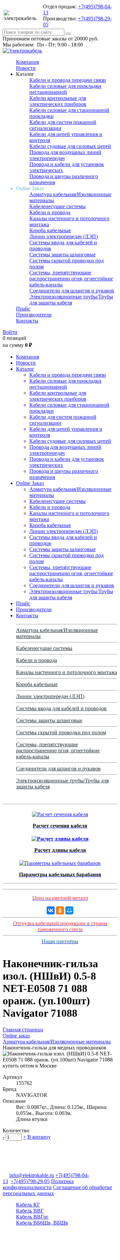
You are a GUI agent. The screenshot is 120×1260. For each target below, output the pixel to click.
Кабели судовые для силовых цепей (70, 146)
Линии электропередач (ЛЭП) (63, 236)
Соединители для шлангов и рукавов (71, 290)
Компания (27, 62)
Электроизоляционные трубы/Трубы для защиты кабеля (71, 299)
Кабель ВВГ (30, 1211)
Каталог (25, 369)
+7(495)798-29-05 (30, 1181)
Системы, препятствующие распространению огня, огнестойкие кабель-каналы (71, 278)
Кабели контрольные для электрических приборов (57, 101)
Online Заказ (30, 483)
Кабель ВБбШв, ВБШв (42, 1223)
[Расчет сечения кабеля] (60, 812)
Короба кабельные (50, 230)
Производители (34, 315)
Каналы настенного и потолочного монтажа (66, 672)
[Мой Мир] (69, 910)
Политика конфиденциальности (38, 1184)
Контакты (27, 321)
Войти (10, 332)
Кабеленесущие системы (57, 206)
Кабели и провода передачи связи (67, 80)
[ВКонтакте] (51, 910)
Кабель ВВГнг (32, 1217)
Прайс (23, 308)
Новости (26, 68)
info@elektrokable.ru (31, 1175)
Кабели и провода (49, 212)
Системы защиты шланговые (62, 254)
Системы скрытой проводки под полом (61, 732)
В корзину (39, 1137)
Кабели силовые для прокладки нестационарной (65, 89)
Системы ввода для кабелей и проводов (61, 708)
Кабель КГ (28, 1205)
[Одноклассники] (60, 910)
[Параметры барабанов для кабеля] (60, 861)
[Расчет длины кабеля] (60, 837)
